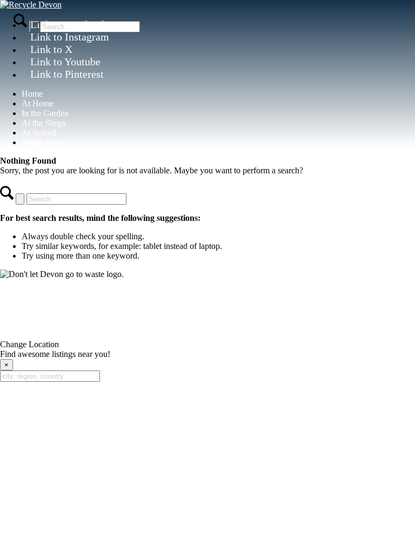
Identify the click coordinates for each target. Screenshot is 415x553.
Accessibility (152, 326)
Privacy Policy (100, 326)
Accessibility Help (210, 326)
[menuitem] (218, 94)
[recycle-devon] (31, 4)
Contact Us (207, 301)
